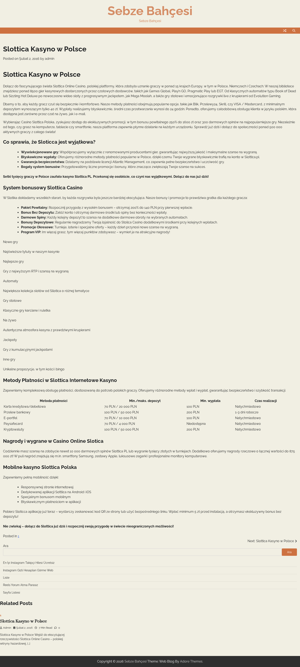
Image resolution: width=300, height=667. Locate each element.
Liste (6, 577)
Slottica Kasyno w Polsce (23, 621)
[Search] (294, 31)
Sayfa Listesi (11, 592)
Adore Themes (191, 661)
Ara (5, 546)
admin (49, 59)
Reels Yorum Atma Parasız (20, 585)
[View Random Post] (285, 31)
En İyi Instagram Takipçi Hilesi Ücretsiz (28, 562)
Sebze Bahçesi (150, 11)
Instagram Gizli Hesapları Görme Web (28, 570)
